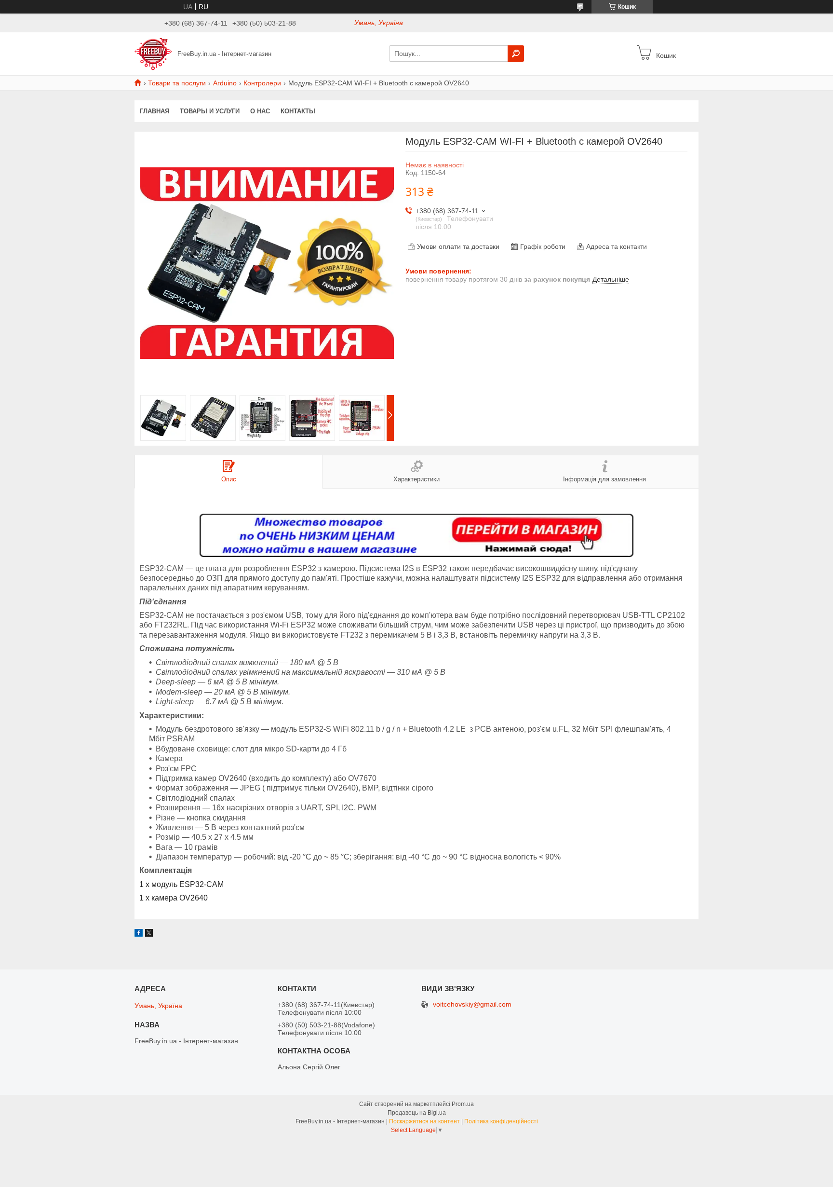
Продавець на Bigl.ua (417, 1112)
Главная (154, 111)
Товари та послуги (177, 83)
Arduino (225, 83)
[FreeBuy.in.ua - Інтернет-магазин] (153, 53)
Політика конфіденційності (501, 1121)
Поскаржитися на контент (424, 1121)
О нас (260, 111)
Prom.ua (463, 1104)
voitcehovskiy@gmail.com (472, 1004)
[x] (149, 934)
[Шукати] (516, 53)
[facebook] (138, 934)
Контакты (298, 111)
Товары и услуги (210, 111)
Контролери (262, 83)
